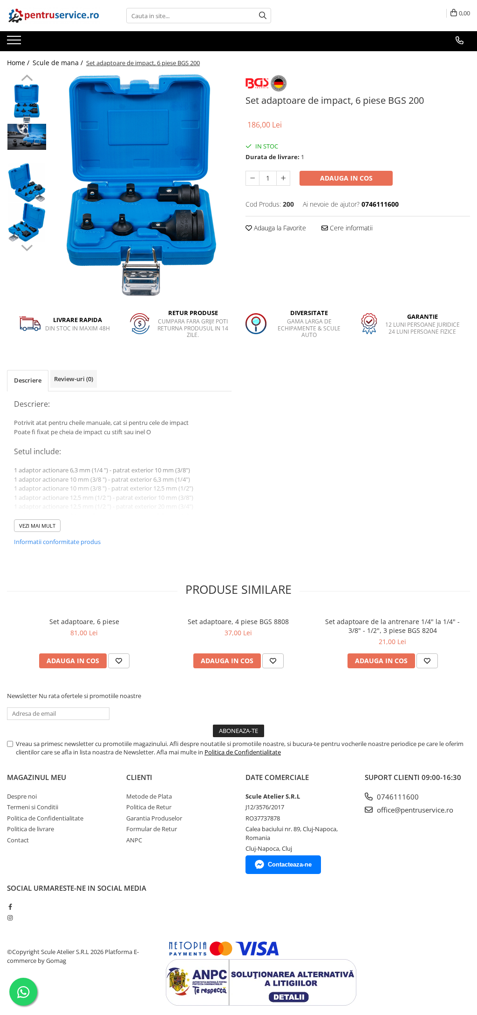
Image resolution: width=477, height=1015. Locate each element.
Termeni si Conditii (32, 807)
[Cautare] (262, 15)
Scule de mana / (59, 62)
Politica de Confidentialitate (242, 752)
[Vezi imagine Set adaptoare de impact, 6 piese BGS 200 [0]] (26, 103)
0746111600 (397, 796)
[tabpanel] (141, 185)
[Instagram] (10, 918)
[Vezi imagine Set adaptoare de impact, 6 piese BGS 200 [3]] (26, 222)
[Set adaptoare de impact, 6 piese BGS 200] (141, 185)
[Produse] (15, 43)
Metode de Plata (149, 796)
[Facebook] (10, 906)
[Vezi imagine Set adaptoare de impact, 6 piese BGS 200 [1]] (26, 136)
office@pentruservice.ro (414, 809)
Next (26, 246)
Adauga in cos (346, 178)
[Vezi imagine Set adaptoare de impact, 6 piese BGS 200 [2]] (26, 182)
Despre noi (22, 796)
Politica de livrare (30, 829)
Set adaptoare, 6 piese (84, 621)
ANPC (134, 840)
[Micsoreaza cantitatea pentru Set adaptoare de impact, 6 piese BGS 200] (252, 178)
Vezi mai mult (37, 525)
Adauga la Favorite (279, 227)
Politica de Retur (148, 807)
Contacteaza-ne (290, 864)
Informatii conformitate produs (57, 542)
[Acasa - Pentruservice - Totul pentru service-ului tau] (53, 15)
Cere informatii (350, 227)
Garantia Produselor (154, 818)
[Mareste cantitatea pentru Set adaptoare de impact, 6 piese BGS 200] (283, 178)
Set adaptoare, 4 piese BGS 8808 (238, 621)
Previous (26, 79)
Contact (18, 840)
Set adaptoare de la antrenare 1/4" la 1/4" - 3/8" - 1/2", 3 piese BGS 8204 (392, 626)
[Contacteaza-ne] (459, 40)
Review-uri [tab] (73, 379)
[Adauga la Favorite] (118, 660)
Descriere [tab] (27, 380)
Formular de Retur (151, 829)
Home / (19, 62)
